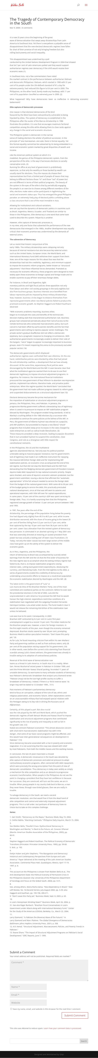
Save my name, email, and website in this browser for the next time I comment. (47, 1009)
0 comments (27, 28)
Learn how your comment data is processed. (63, 1028)
